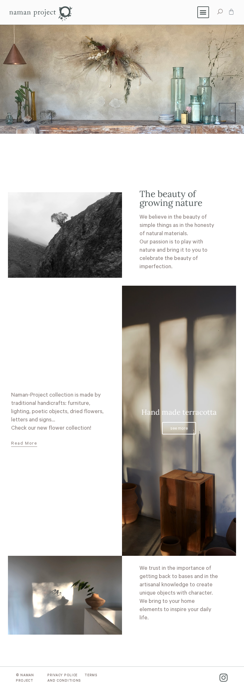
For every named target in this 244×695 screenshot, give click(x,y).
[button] (203, 12)
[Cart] (231, 12)
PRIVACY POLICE (62, 676)
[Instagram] (223, 677)
